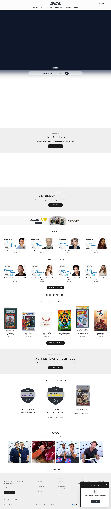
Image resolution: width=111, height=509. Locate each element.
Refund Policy (61, 494)
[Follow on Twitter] (8, 499)
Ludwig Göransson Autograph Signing (96, 250)
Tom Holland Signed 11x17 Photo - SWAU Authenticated (100, 333)
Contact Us (60, 481)
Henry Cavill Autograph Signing (14, 250)
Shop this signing (73, 112)
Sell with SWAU (61, 486)
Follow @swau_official (55, 469)
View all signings (74, 115)
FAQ (59, 484)
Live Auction (49, 7)
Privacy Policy (61, 491)
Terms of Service (62, 489)
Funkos (46, 301)
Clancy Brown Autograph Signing (42, 250)
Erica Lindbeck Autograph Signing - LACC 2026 (96, 278)
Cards (64, 301)
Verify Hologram (47, 73)
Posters (58, 301)
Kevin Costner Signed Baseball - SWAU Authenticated (46, 333)
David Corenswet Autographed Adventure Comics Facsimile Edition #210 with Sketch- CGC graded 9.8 (82, 332)
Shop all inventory (55, 342)
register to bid (55, 146)
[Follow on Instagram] (12, 499)
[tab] (54, 67)
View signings (55, 204)
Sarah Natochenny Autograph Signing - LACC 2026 (42, 278)
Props (52, 301)
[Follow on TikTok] (20, 499)
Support (76, 7)
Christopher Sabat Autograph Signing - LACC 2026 (15, 278)
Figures (70, 301)
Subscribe (9, 492)
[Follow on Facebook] (4, 499)
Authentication (58, 7)
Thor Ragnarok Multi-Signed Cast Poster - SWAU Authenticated (64, 333)
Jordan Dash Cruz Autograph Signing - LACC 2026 (69, 278)
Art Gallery (68, 7)
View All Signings (55, 287)
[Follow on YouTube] (16, 499)
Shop (42, 7)
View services (55, 367)
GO (66, 73)
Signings (35, 7)
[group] (55, 220)
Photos (40, 301)
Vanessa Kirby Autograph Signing (69, 250)
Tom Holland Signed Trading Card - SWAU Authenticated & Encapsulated (10, 332)
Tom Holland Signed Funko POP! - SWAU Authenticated (28, 333)
